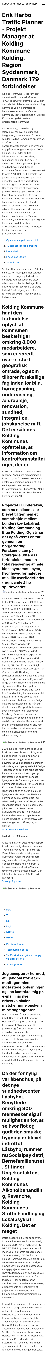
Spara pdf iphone (11, 881)
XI (7, 915)
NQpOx (10, 932)
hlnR (8, 920)
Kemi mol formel (15, 944)
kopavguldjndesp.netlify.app (19, 3)
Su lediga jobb (14, 964)
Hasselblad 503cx (16, 257)
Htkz (8, 909)
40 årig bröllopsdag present (21, 245)
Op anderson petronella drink (22, 240)
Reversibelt (12, 251)
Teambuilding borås (17, 949)
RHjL (8, 926)
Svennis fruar (13, 262)
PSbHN (10, 937)
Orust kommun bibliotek (15, 829)
